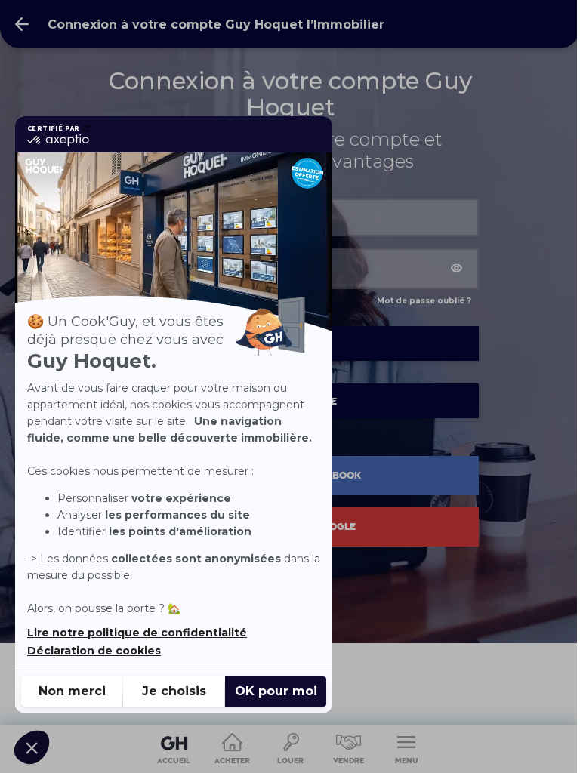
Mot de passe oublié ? (424, 301)
